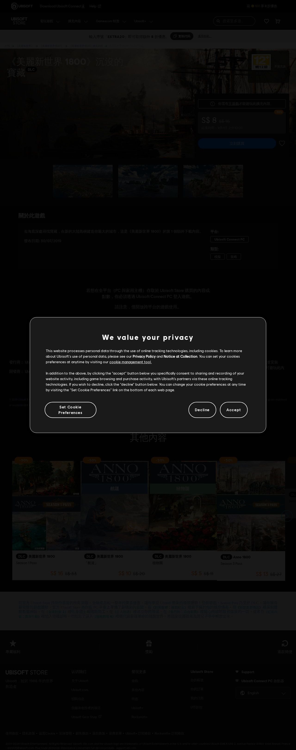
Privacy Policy (144, 356)
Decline (202, 410)
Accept (233, 410)
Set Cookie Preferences (71, 410)
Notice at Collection (180, 356)
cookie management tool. (130, 362)
